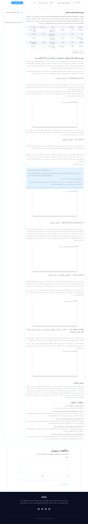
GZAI (51, 2)
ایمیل (42, 476)
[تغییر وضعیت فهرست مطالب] (80, 52)
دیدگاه (66, 457)
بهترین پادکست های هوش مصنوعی (54, 61)
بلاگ (34, 2)
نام (67, 476)
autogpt (75, 164)
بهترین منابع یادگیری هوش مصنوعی (65, 233)
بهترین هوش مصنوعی (42, 2)
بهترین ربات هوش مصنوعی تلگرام (66, 395)
